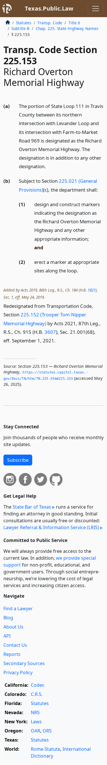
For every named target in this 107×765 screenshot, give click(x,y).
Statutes (23, 22)
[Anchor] (49, 166)
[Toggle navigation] (96, 8)
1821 (92, 290)
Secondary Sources (24, 663)
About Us (13, 627)
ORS (47, 731)
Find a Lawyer (18, 608)
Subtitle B (20, 28)
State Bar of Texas (32, 507)
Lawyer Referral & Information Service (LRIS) (51, 527)
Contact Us (15, 645)
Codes (37, 685)
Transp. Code (49, 22)
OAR (35, 731)
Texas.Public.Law (49, 8)
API (7, 636)
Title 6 (74, 22)
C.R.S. (37, 694)
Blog (8, 618)
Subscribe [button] (18, 460)
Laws (36, 721)
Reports (12, 654)
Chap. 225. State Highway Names (67, 28)
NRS (35, 712)
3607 (50, 332)
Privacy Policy (18, 672)
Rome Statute (45, 749)
